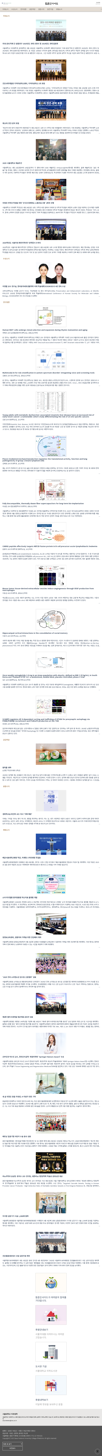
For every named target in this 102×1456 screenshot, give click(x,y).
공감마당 (32, 9)
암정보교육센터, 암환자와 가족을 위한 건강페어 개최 (21, 937)
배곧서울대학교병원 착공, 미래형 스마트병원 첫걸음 (21, 857)
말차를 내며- (7, 767)
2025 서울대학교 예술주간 (12, 163)
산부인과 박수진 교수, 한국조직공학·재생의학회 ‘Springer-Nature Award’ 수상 (33, 1057)
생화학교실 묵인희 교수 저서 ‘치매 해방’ (17, 814)
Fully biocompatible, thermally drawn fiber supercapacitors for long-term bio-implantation (43, 503)
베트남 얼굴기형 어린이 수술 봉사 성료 (16, 1136)
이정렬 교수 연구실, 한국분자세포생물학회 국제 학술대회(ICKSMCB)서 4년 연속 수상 (33, 286)
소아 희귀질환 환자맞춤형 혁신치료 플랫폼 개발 (19, 897)
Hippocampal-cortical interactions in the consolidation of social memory (35, 633)
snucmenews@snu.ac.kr (9, 1420)
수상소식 (14, 9)
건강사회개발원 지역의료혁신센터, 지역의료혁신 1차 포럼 (23, 83)
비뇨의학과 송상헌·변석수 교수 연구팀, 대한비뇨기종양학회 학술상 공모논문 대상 (32, 1176)
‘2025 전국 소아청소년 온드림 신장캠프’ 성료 (19, 977)
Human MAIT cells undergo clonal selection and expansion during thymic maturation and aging (44, 330)
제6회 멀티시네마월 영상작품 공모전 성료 (17, 1017)
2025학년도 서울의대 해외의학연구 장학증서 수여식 (21, 243)
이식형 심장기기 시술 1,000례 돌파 (15, 1216)
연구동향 (23, 9)
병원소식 (59, 9)
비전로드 (13, 1448)
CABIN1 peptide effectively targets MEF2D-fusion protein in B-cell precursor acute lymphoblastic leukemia (49, 546)
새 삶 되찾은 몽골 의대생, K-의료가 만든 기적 (19, 1096)
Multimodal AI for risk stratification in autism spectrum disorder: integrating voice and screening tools (48, 373)
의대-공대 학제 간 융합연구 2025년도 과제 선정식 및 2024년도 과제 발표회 (30, 43)
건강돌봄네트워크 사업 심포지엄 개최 (16, 1256)
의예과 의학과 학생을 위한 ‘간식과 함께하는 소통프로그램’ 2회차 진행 (28, 203)
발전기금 (50, 9)
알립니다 (41, 9)
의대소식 (5, 9)
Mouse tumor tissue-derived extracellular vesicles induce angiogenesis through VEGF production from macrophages (48, 589)
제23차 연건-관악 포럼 (10, 123)
